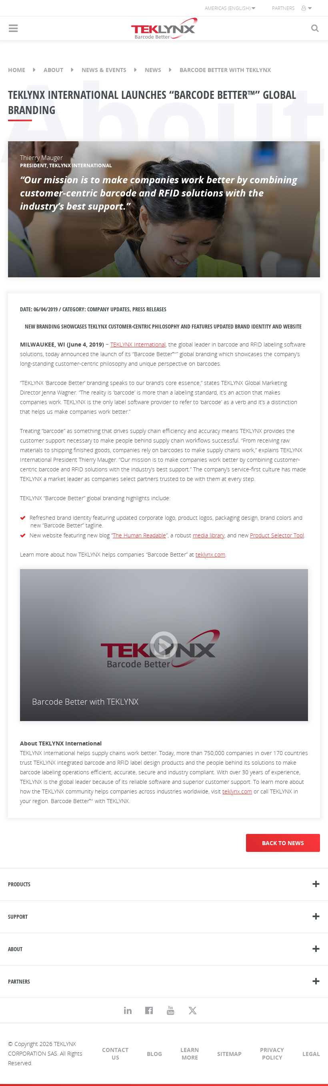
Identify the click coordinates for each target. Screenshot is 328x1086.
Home (16, 70)
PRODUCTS (19, 884)
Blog (154, 1054)
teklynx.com (210, 554)
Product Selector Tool (277, 535)
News (153, 70)
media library (208, 535)
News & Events (104, 70)
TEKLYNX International (138, 344)
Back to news (283, 843)
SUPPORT (18, 916)
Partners (283, 8)
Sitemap (229, 1054)
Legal (311, 1054)
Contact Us (115, 1053)
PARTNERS (19, 981)
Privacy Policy (272, 1053)
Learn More (189, 1053)
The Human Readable (139, 535)
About (53, 70)
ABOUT (15, 949)
